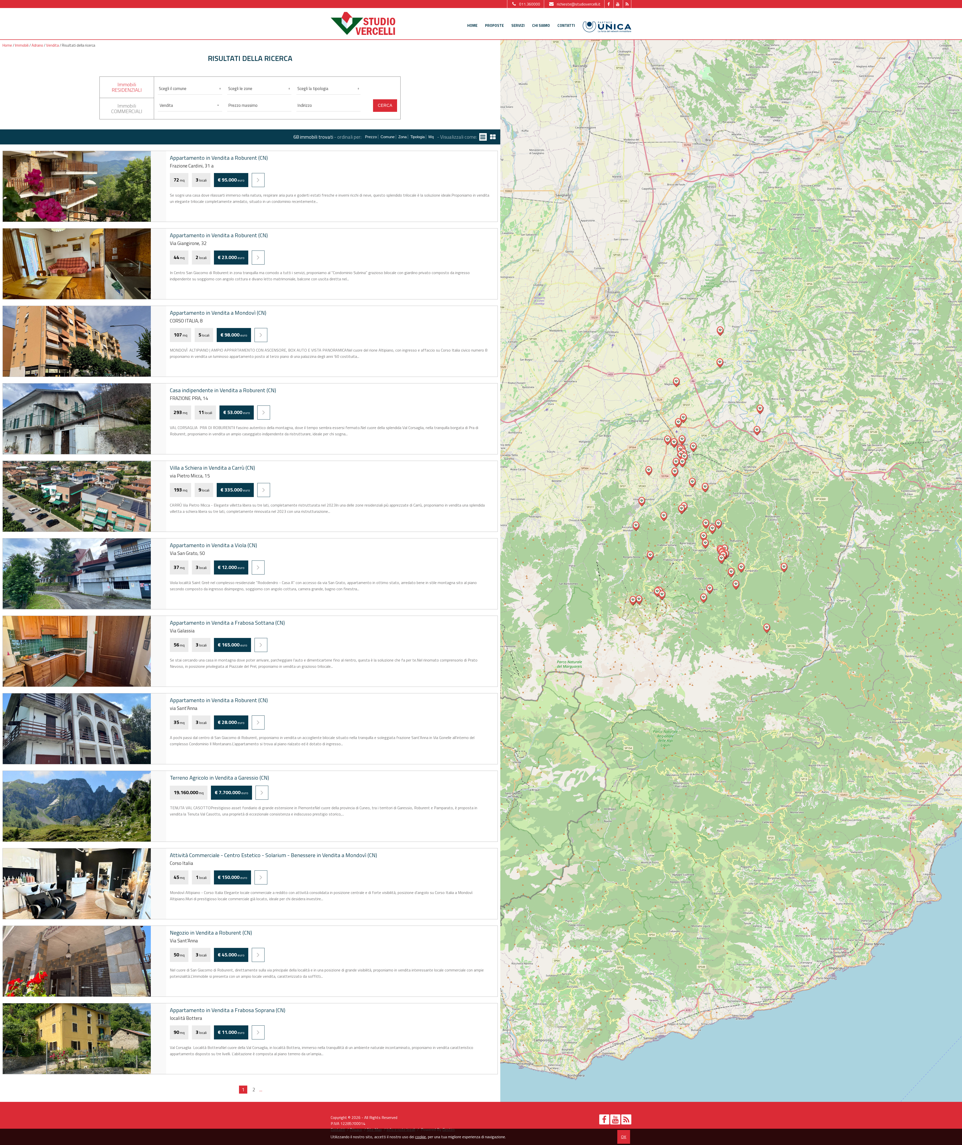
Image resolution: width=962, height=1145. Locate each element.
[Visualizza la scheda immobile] (258, 180)
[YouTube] (618, 4)
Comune (388, 137)
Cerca (385, 105)
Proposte (494, 25)
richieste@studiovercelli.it (578, 4)
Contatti (566, 25)
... (260, 1089)
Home (472, 25)
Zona (402, 137)
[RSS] (627, 4)
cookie (420, 1137)
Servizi (518, 25)
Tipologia (417, 137)
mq (431, 137)
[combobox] (190, 105)
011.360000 (529, 4)
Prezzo (371, 137)
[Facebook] (608, 4)
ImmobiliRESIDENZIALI (127, 87)
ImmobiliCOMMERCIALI (126, 108)
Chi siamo (541, 25)
